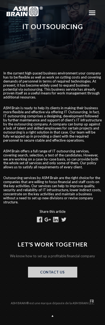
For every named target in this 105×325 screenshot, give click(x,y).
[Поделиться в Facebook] (39, 219)
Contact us (52, 272)
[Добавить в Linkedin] (55, 219)
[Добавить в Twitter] (64, 219)
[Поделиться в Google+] (47, 219)
